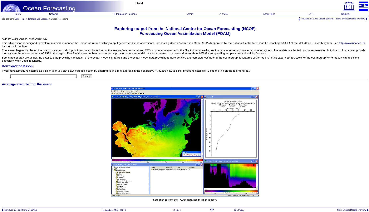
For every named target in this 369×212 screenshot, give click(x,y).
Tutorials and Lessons (125, 14)
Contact (177, 210)
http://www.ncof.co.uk (352, 42)
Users (190, 14)
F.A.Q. (311, 14)
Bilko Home (20, 19)
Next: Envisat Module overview (351, 19)
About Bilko (269, 14)
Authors (223, 14)
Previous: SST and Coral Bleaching (316, 19)
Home (17, 14)
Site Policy (239, 210)
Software (53, 14)
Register (345, 14)
